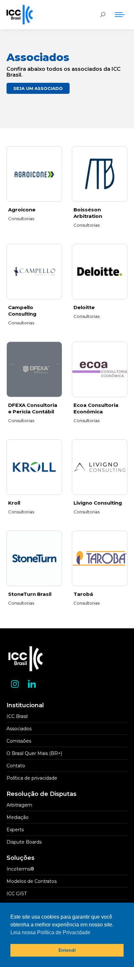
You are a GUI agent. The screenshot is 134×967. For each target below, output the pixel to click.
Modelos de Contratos (32, 881)
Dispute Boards (24, 842)
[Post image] (99, 467)
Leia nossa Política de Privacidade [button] (50, 932)
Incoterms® (20, 869)
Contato (16, 766)
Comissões (19, 741)
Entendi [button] (67, 950)
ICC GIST (17, 894)
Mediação (18, 817)
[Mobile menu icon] (119, 14)
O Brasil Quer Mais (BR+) (34, 753)
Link (34, 174)
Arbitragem (19, 805)
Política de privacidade (32, 778)
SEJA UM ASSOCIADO (38, 88)
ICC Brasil (17, 716)
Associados (19, 729)
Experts (15, 830)
